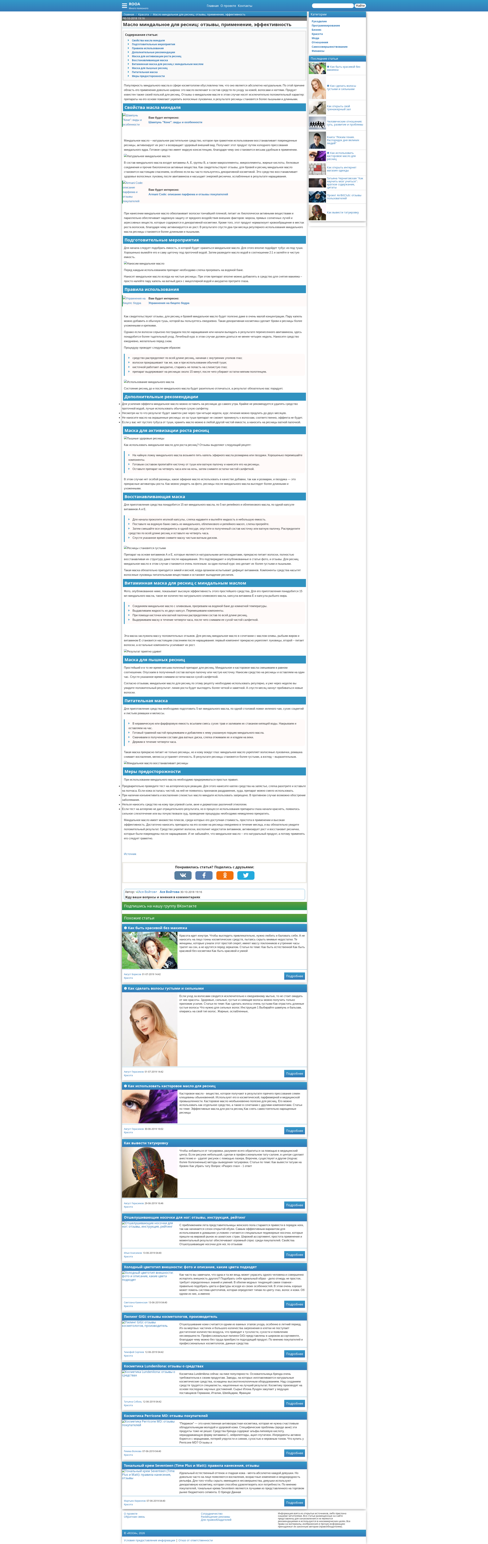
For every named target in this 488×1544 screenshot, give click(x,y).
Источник (130, 854)
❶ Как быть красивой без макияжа (155, 928)
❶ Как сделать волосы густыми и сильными (164, 988)
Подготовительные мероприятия (153, 44)
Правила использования (148, 48)
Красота (128, 977)
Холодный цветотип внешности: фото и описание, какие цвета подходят (190, 1267)
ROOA (134, 3)
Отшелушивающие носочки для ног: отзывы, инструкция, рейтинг (185, 1217)
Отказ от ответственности (195, 1540)
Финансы (318, 51)
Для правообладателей (216, 1519)
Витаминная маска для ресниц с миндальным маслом (167, 64)
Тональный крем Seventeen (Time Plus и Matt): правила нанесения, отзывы (191, 1465)
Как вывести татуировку (146, 1143)
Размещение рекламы (215, 1516)
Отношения (320, 42)
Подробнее (294, 976)
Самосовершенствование (330, 46)
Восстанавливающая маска (150, 60)
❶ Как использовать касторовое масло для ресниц (169, 1086)
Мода (315, 38)
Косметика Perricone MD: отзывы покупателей (166, 1415)
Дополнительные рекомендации (153, 52)
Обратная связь (134, 1516)
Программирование (326, 25)
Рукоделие (319, 21)
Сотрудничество (211, 1513)
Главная (213, 6)
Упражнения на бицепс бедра (168, 303)
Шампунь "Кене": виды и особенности (175, 122)
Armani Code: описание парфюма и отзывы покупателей (188, 194)
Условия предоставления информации (149, 1540)
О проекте (228, 6)
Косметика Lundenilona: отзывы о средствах (163, 1366)
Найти (360, 5)
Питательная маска (145, 72)
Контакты (245, 6)
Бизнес (316, 29)
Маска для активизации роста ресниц (156, 56)
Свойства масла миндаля (148, 40)
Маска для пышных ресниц (150, 68)
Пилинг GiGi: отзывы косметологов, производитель (170, 1316)
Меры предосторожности (148, 76)
